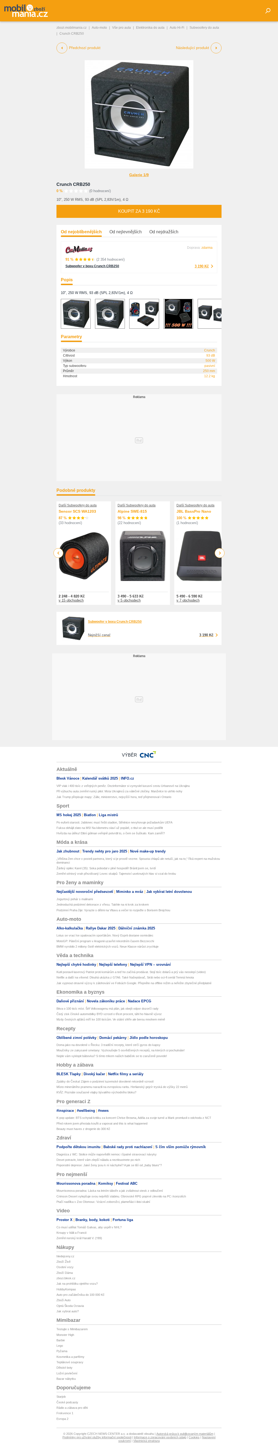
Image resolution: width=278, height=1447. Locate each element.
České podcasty (67, 1402)
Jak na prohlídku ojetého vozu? (77, 1283)
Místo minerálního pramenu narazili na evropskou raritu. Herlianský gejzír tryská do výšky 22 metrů (122, 1087)
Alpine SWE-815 (132, 511)
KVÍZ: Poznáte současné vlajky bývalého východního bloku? (96, 1092)
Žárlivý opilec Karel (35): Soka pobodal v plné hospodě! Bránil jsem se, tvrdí (106, 868)
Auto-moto (99, 28)
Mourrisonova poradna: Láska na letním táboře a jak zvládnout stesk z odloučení (109, 1190)
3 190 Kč (202, 266)
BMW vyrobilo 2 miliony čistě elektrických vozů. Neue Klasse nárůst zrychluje (107, 946)
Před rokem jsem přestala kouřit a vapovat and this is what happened (101, 1123)
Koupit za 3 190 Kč (139, 211)
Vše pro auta (121, 28)
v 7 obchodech (188, 600)
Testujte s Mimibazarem (72, 1329)
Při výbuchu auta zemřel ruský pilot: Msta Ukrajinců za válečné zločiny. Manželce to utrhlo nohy (119, 791)
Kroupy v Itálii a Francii (71, 1232)
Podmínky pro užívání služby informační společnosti (96, 1437)
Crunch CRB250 (73, 184)
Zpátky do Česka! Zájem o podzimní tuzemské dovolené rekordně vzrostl (104, 1081)
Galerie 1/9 (139, 175)
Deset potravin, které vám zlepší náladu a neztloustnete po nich (98, 1159)
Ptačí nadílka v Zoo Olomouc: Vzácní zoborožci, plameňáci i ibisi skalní (103, 1201)
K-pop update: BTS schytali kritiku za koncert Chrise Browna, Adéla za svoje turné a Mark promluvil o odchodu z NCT (133, 1117)
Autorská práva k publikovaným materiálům (184, 1433)
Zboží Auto (63, 1300)
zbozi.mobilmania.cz (71, 28)
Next (219, 553)
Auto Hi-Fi (177, 28)
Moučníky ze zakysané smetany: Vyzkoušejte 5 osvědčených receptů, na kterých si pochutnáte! (120, 1050)
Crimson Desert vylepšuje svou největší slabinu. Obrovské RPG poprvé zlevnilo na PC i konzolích (121, 1196)
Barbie (60, 1340)
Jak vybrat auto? (67, 1311)
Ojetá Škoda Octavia (70, 1305)
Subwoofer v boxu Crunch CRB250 (92, 266)
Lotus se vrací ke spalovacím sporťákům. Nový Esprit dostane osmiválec (104, 935)
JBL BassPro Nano (193, 511)
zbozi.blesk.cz (65, 1278)
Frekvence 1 (64, 1413)
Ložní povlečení (66, 1373)
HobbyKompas (66, 1289)
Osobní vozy (65, 1267)
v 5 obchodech (129, 600)
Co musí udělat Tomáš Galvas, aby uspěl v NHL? (89, 1227)
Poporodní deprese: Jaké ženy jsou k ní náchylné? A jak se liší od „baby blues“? (109, 1165)
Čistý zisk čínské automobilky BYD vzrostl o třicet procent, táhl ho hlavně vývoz (109, 1014)
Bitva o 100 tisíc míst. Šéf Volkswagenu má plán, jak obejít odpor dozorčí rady (107, 1008)
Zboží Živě (63, 1261)
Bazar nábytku (66, 1378)
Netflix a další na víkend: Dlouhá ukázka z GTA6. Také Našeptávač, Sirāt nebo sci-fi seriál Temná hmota (125, 977)
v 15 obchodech (71, 600)
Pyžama (61, 1351)
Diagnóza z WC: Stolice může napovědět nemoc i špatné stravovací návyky (106, 1154)
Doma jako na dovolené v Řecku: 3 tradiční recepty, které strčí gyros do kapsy (108, 1045)
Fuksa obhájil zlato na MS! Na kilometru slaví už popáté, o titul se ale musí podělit (109, 827)
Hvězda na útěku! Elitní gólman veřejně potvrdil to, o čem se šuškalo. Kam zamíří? (110, 833)
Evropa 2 (62, 1418)
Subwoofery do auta (204, 28)
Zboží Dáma (64, 1272)
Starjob (61, 1396)
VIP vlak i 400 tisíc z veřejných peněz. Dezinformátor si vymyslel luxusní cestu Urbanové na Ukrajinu (123, 785)
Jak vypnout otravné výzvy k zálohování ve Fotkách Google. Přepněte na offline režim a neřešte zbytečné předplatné (133, 983)
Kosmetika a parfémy (70, 1356)
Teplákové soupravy (69, 1362)
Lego (59, 1345)
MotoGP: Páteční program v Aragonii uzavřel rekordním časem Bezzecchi (105, 941)
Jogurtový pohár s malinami (74, 899)
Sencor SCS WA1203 (77, 511)
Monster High (65, 1334)
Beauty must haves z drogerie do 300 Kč (83, 1129)
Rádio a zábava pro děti (72, 1407)
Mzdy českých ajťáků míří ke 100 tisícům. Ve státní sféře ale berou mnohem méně (110, 1019)
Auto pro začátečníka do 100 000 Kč (80, 1294)
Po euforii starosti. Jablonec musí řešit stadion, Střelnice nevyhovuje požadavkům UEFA (114, 822)
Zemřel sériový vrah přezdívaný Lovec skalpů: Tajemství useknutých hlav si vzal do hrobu (116, 873)
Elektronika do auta (150, 28)
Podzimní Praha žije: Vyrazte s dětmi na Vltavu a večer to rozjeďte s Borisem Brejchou (113, 910)
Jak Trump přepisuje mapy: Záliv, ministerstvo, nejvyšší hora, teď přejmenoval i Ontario (113, 797)
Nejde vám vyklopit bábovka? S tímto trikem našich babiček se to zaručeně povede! (111, 1056)
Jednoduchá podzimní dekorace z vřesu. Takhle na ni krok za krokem (102, 904)
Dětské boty (64, 1367)
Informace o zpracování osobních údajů (160, 1437)
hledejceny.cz (65, 1256)
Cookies (194, 1437)
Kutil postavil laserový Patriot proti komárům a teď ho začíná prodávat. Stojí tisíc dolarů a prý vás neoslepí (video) (131, 972)
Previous (58, 553)
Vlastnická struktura (146, 1440)
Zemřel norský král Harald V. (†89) (79, 1238)
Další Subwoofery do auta (78, 505)
